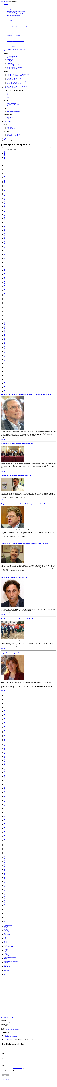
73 (4, 259)
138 (4, 346)
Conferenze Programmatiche (13, 48)
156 (4, 370)
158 (4, 372)
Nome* (28, 1053)
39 (4, 214)
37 (4, 211)
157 (4, 371)
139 (4, 347)
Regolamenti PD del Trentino (13, 134)
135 (4, 342)
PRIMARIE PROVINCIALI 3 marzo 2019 (17, 77)
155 (4, 368)
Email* (28, 1048)
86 (4, 277)
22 (4, 192)
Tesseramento (10, 117)
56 (4, 237)
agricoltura (6, 926)
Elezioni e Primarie (8, 50)
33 (4, 206)
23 (4, 193)
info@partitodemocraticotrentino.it (12, 1029)
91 (4, 283)
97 (4, 291)
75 (4, 262)
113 (4, 313)
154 (4, 367)
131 (4, 336)
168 (4, 386)
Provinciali (6, 955)
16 (4, 184)
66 (4, 250)
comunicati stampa (8, 934)
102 (4, 298)
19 (4, 188)
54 (4, 234)
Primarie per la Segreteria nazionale (15, 82)
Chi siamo (6, 4)
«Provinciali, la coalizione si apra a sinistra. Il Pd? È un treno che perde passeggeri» (26, 394)
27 (4, 198)
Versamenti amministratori (13, 104)
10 (4, 176)
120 (4, 322)
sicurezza (6, 962)
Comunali (6, 933)
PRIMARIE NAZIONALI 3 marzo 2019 (16, 78)
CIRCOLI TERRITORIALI (13, 15)
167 (4, 384)
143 (4, 352)
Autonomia (6, 930)
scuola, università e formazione (11, 961)
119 (4, 320)
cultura (5, 935)
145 (4, 355)
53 (4, 233)
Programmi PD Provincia (12, 46)
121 (4, 323)
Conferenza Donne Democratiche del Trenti (17, 26)
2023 (8, 93)
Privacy (2, 1084)
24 (4, 194)
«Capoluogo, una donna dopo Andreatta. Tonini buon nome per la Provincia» (24, 543)
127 (4, 331)
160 (4, 375)
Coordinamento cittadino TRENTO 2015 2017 (18, 86)
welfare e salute (7, 977)
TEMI (5, 139)
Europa (5, 941)
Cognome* (28, 1058)
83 (4, 273)
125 (4, 328)
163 (4, 379)
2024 (8, 94)
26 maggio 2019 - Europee (13, 59)
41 (4, 217)
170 (4, 388)
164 (4, 380)
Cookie (2, 1085)
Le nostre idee (7, 28)
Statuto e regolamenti (8, 121)
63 (4, 246)
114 (4, 314)
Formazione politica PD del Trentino (15, 41)
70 (4, 255)
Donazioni (9, 120)
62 (4, 245)
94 (4, 287)
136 (4, 343)
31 (4, 204)
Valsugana (6, 974)
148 (4, 359)
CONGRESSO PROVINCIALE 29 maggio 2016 (18, 81)
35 (4, 209)
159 (4, 374)
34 (4, 207)
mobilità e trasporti (8, 947)
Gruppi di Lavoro (11, 20)
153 (4, 366)
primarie (5, 953)
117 (4, 318)
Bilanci (8, 105)
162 (4, 378)
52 (4, 231)
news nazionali (7, 950)
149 (4, 360)
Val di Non (6, 967)
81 (4, 270)
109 (4, 307)
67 (4, 251)
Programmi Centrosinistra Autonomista (16, 49)
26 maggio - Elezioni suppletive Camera (16, 57)
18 (4, 186)
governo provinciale (8, 946)
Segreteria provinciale (12, 9)
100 (4, 295)
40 (4, 215)
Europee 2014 (10, 60)
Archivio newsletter (5, 1079)
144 (4, 354)
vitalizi (5, 975)
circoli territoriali (7, 931)
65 (4, 249)
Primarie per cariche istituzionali (14, 83)
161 (4, 376)
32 (4, 205)
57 (4, 238)
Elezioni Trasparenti (11, 103)
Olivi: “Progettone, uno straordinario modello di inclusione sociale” (21, 618)
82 (4, 271)
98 (4, 293)
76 (4, 263)
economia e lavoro (8, 939)
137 (4, 344)
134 (4, 340)
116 (4, 317)
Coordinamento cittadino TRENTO (15, 13)
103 (4, 299)
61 (4, 243)
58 (4, 239)
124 (4, 327)
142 (4, 351)
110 (4, 309)
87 (4, 278)
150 (4, 362)
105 (4, 302)
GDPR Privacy (5, 1065)
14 (4, 181)
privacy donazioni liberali (12, 56)
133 (4, 339)
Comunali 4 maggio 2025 (12, 68)
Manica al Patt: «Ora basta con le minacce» (14, 577)
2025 (8, 96)
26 (4, 197)
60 (4, 242)
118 (4, 319)
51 (4, 230)
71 (4, 257)
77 (4, 265)
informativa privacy (17, 1068)
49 (4, 227)
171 (4, 390)
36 (4, 210)
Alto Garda (6, 928)
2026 (8, 97)
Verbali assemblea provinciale (13, 111)
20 (4, 189)
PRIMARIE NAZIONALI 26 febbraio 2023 (17, 75)
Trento (5, 963)
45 (4, 222)
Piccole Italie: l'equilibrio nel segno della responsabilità (17, 443)
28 (4, 200)
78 (4, 266)
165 (4, 382)
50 (4, 229)
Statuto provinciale (11, 127)
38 (4, 213)
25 (4, 196)
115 (4, 315)
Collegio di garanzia (11, 12)
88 (4, 279)
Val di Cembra (7, 966)
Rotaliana (6, 958)
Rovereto (6, 959)
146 (4, 356)
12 (4, 178)
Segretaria (6, 1035)
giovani (5, 945)
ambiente (6, 929)
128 (4, 332)
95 (4, 289)
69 (4, 254)
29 (4, 201)
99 (4, 294)
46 (4, 223)
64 (4, 247)
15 (4, 182)
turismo (5, 965)
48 (4, 226)
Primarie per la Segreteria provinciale (15, 85)
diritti (5, 937)
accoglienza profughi (8, 925)
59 (4, 241)
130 (4, 335)
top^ (2, 1083)
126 (4, 330)
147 (4, 358)
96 (4, 290)
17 (4, 185)
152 (4, 364)
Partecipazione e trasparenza (10, 87)
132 (4, 338)
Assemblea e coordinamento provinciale (16, 11)
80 (4, 269)
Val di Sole (6, 969)
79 (4, 267)
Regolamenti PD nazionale (13, 135)
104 (4, 301)
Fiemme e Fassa (7, 943)
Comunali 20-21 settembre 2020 (14, 67)
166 (4, 383)
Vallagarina (6, 970)
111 (4, 310)
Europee (5, 942)
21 (4, 190)
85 (4, 275)
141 (4, 350)
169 (4, 387)
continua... (3, 439)
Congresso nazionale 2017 (13, 79)
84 (4, 274)
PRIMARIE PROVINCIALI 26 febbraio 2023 (18, 74)
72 (4, 258)
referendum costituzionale (10, 957)
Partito (5, 951)
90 (4, 282)
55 (4, 235)
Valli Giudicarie (7, 973)
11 (4, 177)
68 (4, 253)
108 (4, 306)
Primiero (6, 954)
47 (4, 225)
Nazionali (9, 61)
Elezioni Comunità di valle (13, 64)
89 (4, 281)
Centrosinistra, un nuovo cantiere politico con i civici (16, 475)
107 (4, 305)
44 (4, 221)
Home (5, 138)
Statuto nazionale (11, 128)
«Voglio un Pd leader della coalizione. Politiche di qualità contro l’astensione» (24, 504)
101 (4, 297)
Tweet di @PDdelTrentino (7, 1017)
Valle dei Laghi (7, 971)
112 (4, 311)
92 (4, 285)
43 (4, 219)
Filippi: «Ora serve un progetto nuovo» (12, 653)
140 (4, 348)
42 (4, 218)
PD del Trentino (4, 1)
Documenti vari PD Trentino (13, 35)
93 (4, 286)
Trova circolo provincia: (9, 1039)
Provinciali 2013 (10, 63)
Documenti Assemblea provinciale (15, 33)
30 (4, 202)
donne (5, 938)
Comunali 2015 (10, 65)
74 (4, 261)
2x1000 (8, 118)
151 (4, 363)
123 (4, 326)
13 (4, 180)
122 (4, 324)
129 (4, 334)
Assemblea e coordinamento (10, 1036)
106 (4, 303)
